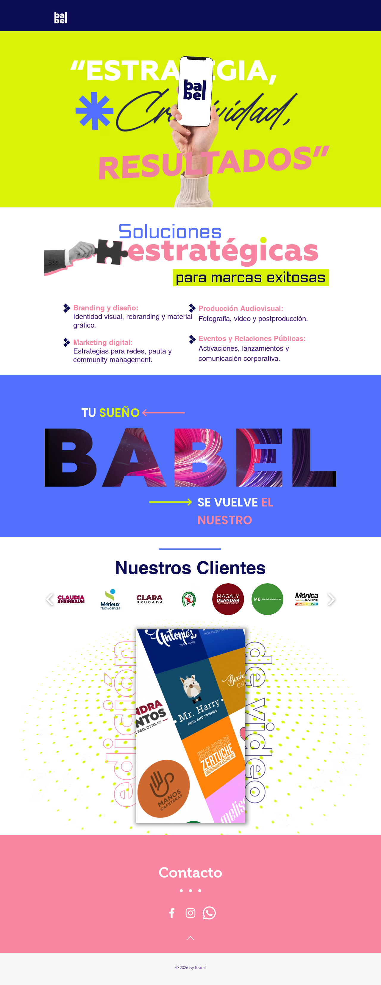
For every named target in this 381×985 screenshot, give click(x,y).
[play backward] (50, 599)
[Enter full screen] (237, 815)
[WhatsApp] (209, 913)
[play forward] (331, 599)
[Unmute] (154, 815)
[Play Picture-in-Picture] (227, 815)
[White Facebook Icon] (171, 913)
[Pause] (144, 815)
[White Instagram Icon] (190, 913)
